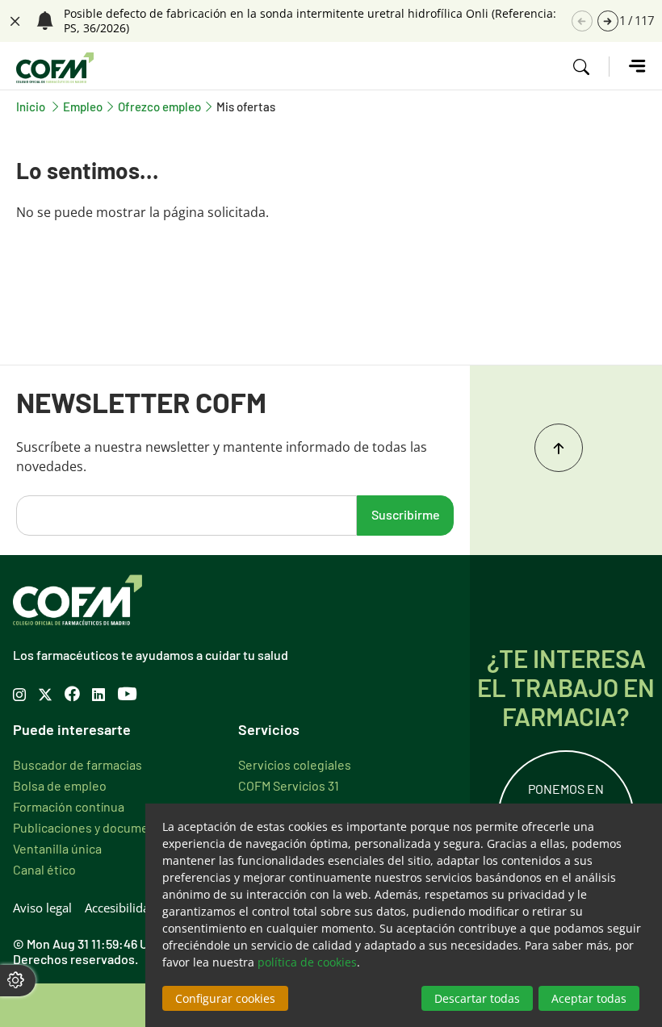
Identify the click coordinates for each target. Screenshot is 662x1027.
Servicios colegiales (294, 764)
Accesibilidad (121, 908)
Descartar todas (477, 998)
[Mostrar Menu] (627, 66)
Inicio (39, 106)
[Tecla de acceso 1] (55, 67)
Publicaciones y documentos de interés (124, 827)
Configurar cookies (225, 998)
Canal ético (44, 869)
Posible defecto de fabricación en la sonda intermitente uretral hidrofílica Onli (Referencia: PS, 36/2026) (310, 20)
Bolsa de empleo (60, 785)
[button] (607, 20)
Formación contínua (68, 806)
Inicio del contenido (558, 448)
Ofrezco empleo (159, 106)
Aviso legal (42, 908)
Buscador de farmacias (77, 764)
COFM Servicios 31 (288, 785)
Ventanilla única (57, 848)
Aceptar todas (588, 998)
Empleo (83, 106)
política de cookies (307, 962)
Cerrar (13, 19)
